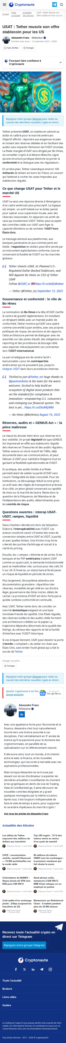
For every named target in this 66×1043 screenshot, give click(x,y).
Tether (18, 651)
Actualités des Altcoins (28, 14)
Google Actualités (15, 694)
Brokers (7, 988)
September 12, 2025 (50, 291)
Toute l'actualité (15, 14)
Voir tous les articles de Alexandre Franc (26, 813)
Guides (6, 1005)
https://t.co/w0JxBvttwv (48, 284)
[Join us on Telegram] (54, 4)
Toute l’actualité (11, 980)
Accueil (5, 14)
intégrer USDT (11, 369)
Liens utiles (9, 997)
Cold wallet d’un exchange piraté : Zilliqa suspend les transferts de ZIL (17, 903)
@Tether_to (35, 377)
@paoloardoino (18, 381)
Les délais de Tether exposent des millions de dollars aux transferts (16, 838)
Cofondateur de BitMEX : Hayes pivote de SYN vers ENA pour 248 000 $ (16, 880)
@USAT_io (24, 284)
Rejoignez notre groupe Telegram (24, 945)
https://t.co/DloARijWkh (39, 407)
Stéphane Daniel (14, 846)
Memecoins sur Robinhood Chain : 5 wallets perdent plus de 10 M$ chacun (48, 903)
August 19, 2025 (50, 414)
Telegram (36, 118)
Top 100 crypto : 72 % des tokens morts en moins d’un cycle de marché (48, 838)
